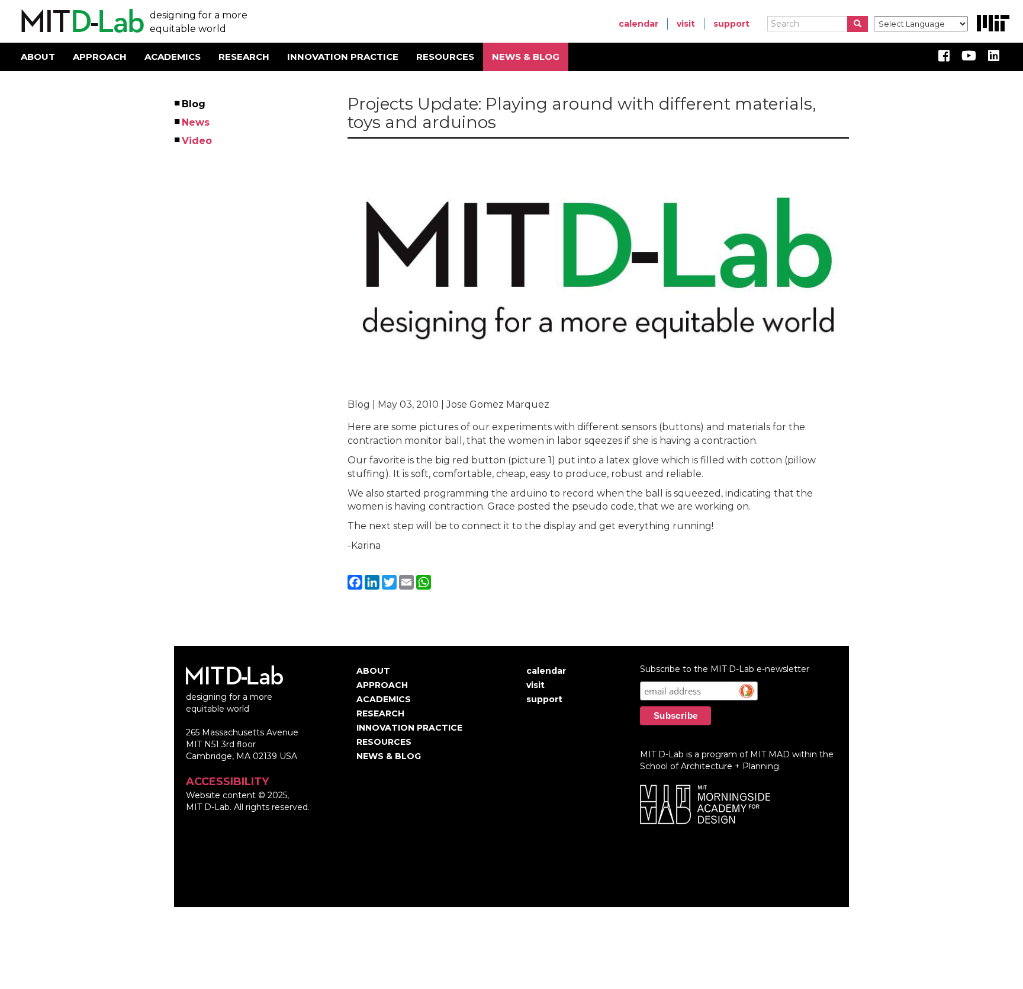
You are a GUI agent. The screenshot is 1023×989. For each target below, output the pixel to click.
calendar (638, 23)
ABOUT (38, 56)
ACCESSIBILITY (227, 781)
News (196, 122)
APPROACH (100, 56)
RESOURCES (445, 56)
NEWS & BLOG (525, 56)
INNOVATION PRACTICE (342, 56)
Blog (194, 104)
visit (686, 23)
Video (197, 140)
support (731, 23)
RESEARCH (243, 56)
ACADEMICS (172, 56)
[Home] (81, 21)
